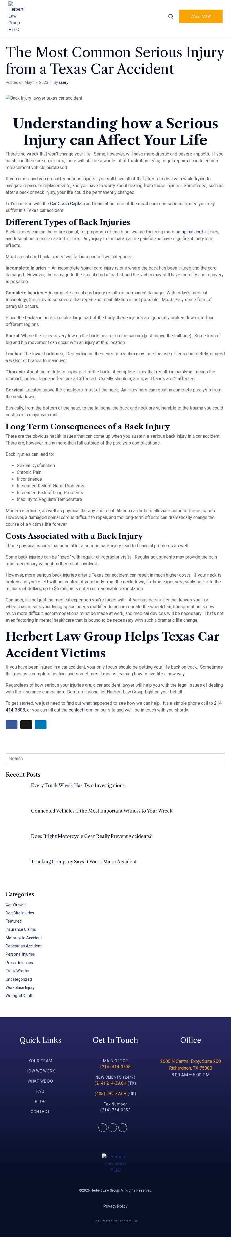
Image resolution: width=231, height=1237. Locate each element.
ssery (63, 82)
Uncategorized (19, 979)
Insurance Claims (21, 929)
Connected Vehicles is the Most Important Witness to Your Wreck (101, 811)
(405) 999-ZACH (110, 1093)
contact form (81, 710)
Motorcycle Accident (24, 938)
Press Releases (19, 962)
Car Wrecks (16, 904)
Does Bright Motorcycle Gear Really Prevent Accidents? (91, 836)
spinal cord (192, 232)
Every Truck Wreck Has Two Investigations (78, 785)
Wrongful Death (20, 995)
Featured (14, 921)
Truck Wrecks (17, 971)
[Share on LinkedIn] (40, 724)
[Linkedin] (112, 1127)
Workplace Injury (20, 987)
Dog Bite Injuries (20, 913)
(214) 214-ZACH (110, 1083)
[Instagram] (122, 1127)
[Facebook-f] (102, 1127)
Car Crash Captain (67, 203)
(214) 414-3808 (115, 1067)
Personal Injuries (20, 954)
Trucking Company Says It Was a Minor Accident (84, 861)
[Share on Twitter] (26, 724)
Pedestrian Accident (24, 946)
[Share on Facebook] (11, 724)
